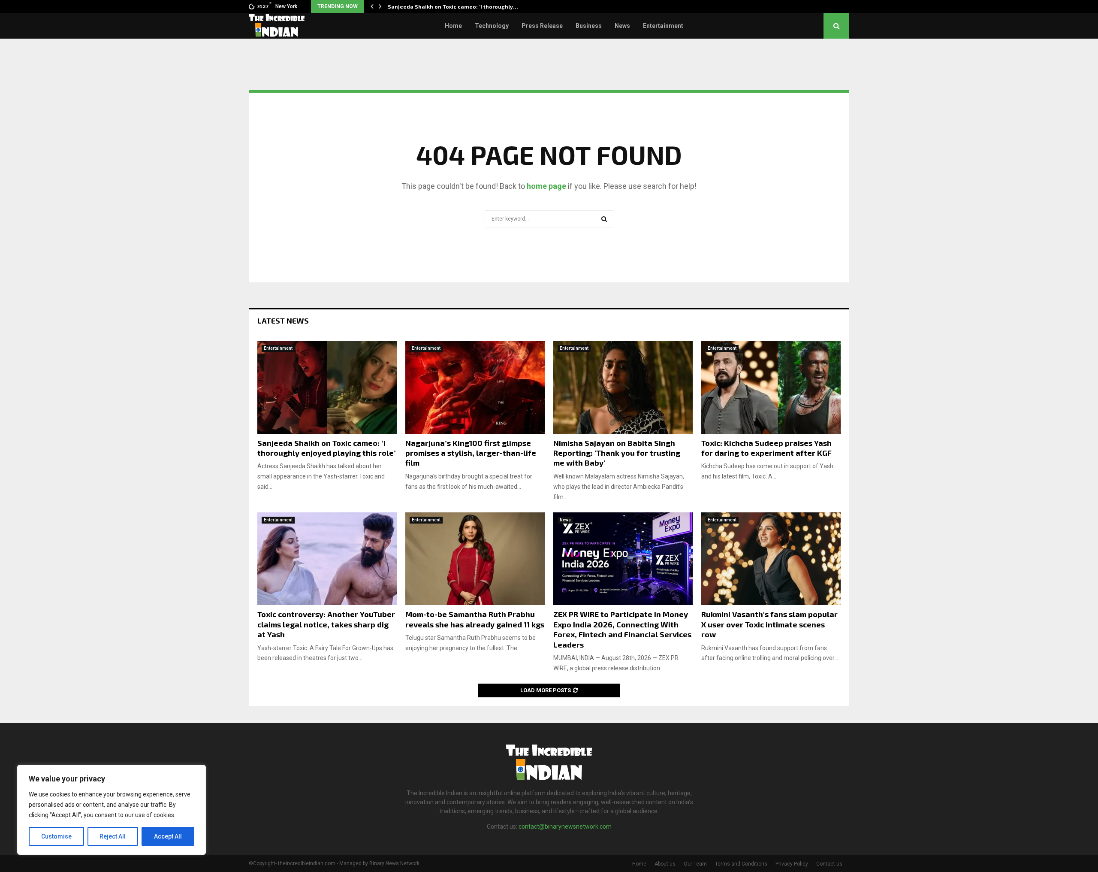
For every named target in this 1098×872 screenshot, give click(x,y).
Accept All (168, 836)
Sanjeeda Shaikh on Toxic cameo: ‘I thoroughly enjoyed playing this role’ (326, 447)
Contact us (829, 864)
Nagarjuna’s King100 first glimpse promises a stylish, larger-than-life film (470, 453)
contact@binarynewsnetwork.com (565, 826)
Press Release (542, 25)
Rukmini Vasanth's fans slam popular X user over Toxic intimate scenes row (769, 624)
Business (589, 25)
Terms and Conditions (741, 864)
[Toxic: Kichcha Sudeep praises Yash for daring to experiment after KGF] (771, 387)
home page (546, 186)
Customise (56, 836)
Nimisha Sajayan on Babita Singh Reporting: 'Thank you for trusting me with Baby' (616, 453)
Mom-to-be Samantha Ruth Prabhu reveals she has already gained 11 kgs (474, 619)
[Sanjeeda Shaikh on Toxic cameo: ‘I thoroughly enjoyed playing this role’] (327, 387)
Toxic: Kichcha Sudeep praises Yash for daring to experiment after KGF (766, 447)
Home (453, 25)
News (622, 25)
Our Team (695, 864)
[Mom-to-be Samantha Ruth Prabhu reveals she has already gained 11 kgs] (475, 559)
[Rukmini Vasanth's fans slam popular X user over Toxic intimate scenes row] (771, 559)
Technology (492, 25)
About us (665, 864)
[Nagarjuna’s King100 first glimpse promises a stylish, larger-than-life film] (475, 387)
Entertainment (663, 25)
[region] (111, 810)
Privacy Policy (791, 864)
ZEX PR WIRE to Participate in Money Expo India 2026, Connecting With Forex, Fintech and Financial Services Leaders (622, 629)
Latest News (283, 320)
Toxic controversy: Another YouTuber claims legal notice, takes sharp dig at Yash (326, 624)
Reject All (113, 836)
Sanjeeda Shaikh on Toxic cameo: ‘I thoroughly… (453, 6)
